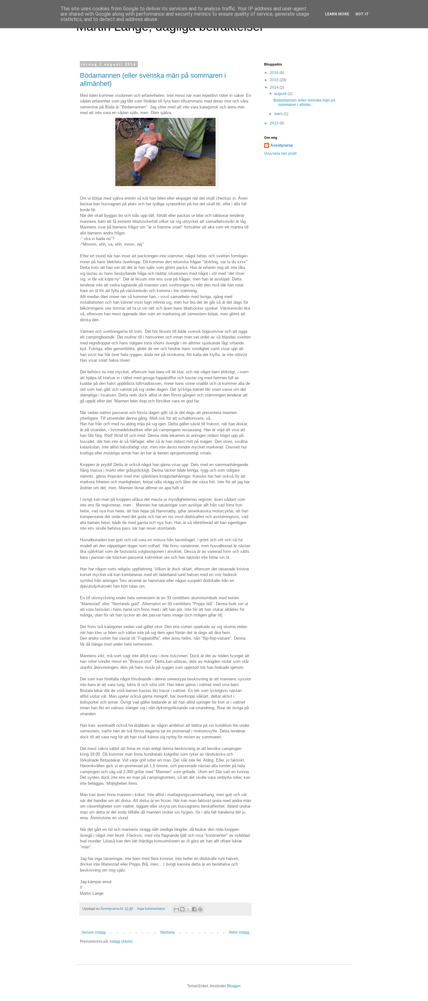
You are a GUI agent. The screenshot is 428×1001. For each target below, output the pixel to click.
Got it (362, 14)
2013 (274, 123)
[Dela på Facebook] (194, 909)
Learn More (337, 14)
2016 (274, 73)
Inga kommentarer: (152, 908)
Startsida (167, 932)
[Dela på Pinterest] (200, 909)
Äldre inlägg (239, 932)
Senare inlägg (93, 932)
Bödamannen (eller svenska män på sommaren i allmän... (304, 102)
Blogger (233, 986)
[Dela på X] (188, 909)
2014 (274, 87)
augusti (281, 94)
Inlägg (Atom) (121, 941)
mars (279, 114)
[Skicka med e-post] (176, 909)
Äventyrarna (281, 145)
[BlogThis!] (182, 909)
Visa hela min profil (280, 153)
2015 (274, 80)
